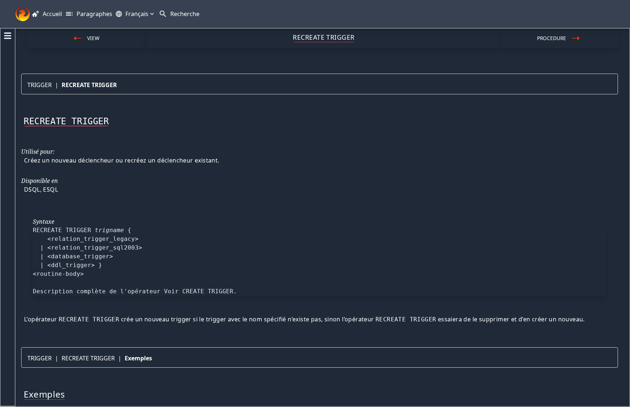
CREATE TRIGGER (207, 291)
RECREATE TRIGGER (89, 85)
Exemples (138, 358)
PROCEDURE (551, 38)
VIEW (93, 38)
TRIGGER (39, 85)
